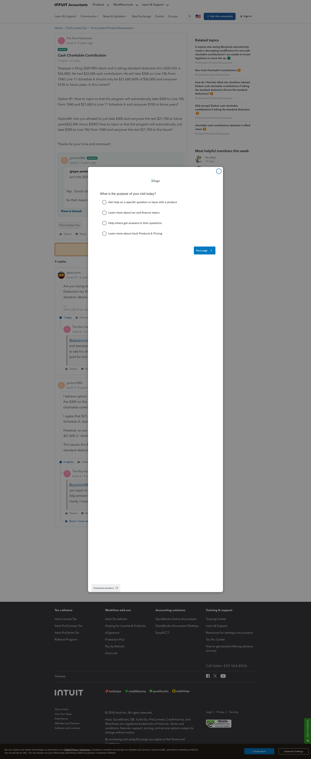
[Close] (219, 171)
